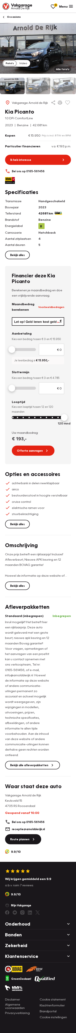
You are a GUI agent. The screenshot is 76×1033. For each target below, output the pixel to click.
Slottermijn (20, 372)
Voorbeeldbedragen (51, 307)
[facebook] (7, 912)
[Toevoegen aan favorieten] (67, 102)
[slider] (11, 349)
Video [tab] (23, 63)
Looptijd (18, 402)
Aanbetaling (22, 333)
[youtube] (15, 912)
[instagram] (22, 912)
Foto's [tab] (10, 63)
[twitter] (37, 912)
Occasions (13, 16)
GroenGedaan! (21, 978)
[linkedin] (30, 912)
